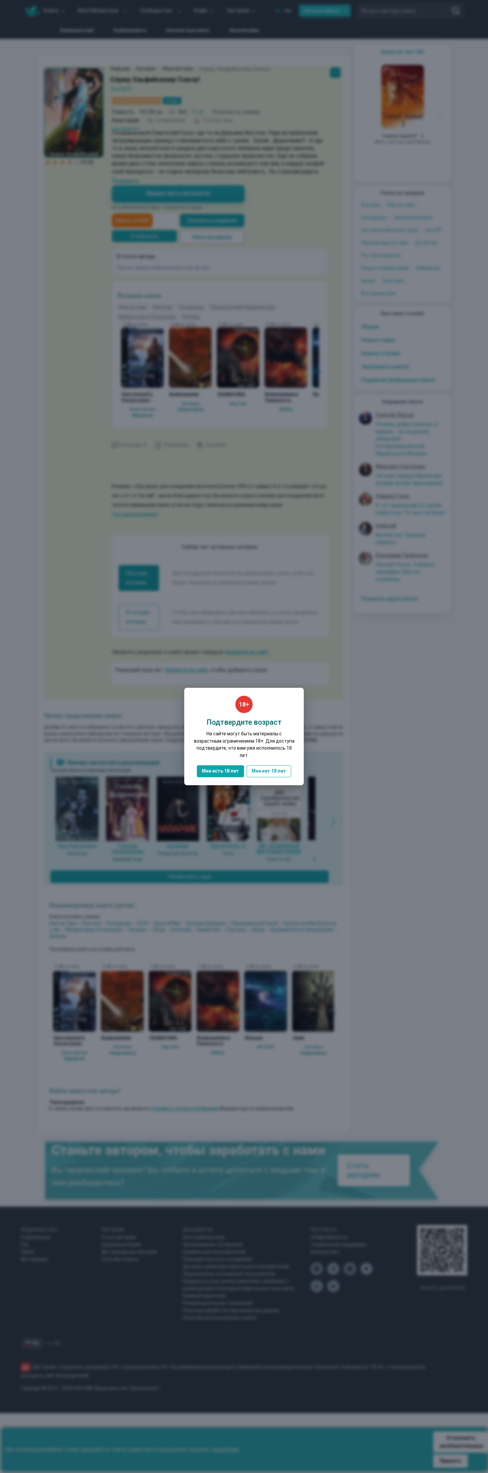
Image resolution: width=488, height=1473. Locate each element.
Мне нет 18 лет (269, 771)
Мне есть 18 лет (220, 771)
